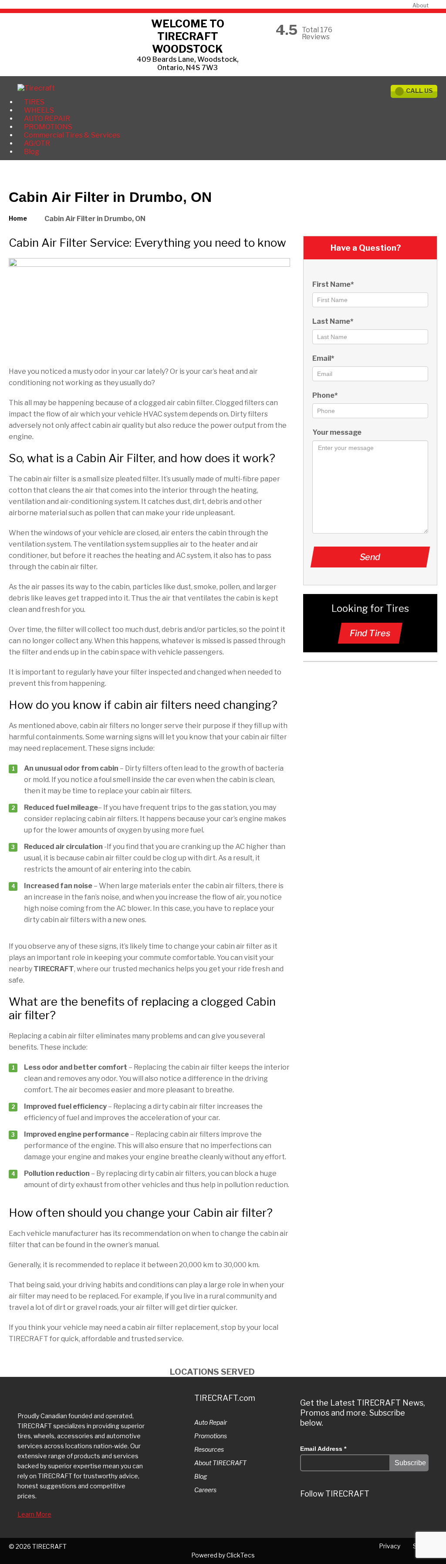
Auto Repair (210, 1422)
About (420, 5)
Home (18, 218)
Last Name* (332, 321)
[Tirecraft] (36, 88)
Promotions (210, 1436)
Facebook (358, 1519)
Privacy (389, 1546)
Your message (337, 432)
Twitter (308, 1519)
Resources (209, 1449)
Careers (205, 1490)
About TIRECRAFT (220, 1463)
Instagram (325, 1519)
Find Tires (370, 633)
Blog (31, 152)
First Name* (333, 284)
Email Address (323, 1448)
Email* (323, 358)
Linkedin (341, 1519)
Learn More (34, 1514)
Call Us (419, 90)
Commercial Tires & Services (72, 135)
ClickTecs (240, 1555)
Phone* (325, 395)
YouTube (375, 1519)
